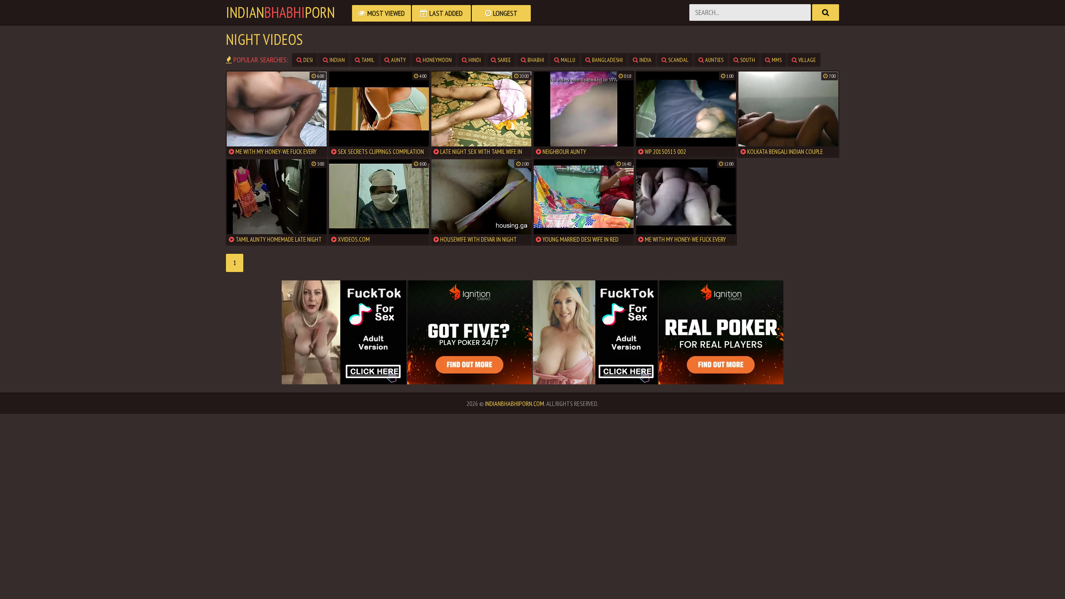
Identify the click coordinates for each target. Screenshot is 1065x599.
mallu (567, 60)
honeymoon (436, 60)
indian (336, 60)
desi (307, 60)
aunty (398, 60)
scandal (678, 60)
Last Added (445, 13)
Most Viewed (385, 13)
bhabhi (535, 60)
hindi (474, 60)
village (806, 60)
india (644, 60)
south (747, 60)
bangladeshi (607, 60)
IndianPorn (280, 12)
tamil (367, 60)
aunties (713, 60)
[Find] (825, 12)
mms (776, 60)
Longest (504, 13)
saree (503, 60)
